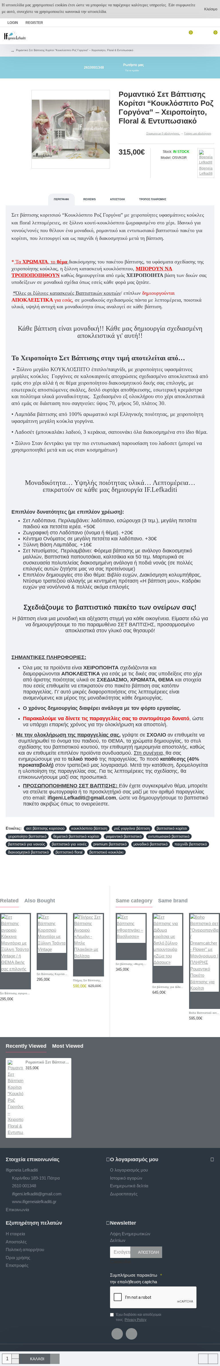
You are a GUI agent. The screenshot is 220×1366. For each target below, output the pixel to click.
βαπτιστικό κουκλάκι (106, 852)
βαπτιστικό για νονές (69, 844)
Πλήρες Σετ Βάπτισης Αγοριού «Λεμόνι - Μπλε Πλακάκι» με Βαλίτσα (88, 980)
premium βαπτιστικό (110, 844)
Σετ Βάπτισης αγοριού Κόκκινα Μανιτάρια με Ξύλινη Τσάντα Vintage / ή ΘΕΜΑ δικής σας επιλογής (15, 993)
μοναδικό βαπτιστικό (150, 844)
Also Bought (39, 900)
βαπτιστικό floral (69, 852)
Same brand (173, 900)
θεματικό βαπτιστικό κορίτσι (76, 836)
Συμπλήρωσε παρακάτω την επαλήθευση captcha (133, 1278)
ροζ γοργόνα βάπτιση (132, 828)
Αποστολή (117, 199)
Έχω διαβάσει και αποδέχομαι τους (138, 1317)
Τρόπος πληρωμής (152, 199)
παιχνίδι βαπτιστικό (190, 844)
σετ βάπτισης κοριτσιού (45, 828)
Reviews (89, 199)
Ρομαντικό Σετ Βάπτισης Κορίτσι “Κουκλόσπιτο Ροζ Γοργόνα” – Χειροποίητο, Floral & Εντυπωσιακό (47, 1062)
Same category (134, 900)
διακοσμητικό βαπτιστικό (28, 852)
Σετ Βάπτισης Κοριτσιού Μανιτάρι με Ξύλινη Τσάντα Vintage (52, 974)
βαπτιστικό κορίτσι (172, 828)
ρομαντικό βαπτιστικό (124, 836)
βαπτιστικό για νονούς (26, 844)
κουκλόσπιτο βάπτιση (89, 828)
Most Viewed (67, 1046)
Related (9, 900)
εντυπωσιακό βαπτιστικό (168, 836)
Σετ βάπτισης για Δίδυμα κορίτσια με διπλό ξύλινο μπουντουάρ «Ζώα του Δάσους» (167, 987)
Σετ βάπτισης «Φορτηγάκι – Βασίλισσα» (131, 964)
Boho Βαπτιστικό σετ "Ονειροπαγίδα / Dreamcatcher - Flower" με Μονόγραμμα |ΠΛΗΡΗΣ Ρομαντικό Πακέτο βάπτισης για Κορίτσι (204, 1013)
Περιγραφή (61, 199)
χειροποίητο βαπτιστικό (27, 836)
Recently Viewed (26, 1046)
